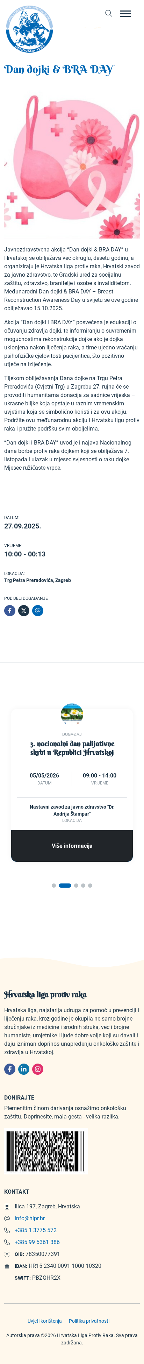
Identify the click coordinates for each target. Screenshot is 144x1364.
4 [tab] (83, 885)
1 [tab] (54, 885)
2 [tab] (65, 885)
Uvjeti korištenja (45, 1321)
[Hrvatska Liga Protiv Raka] (29, 29)
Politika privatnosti (89, 1321)
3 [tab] (76, 885)
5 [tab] (90, 885)
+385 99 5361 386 (37, 1242)
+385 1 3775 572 (36, 1230)
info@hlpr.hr (30, 1218)
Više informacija (72, 846)
